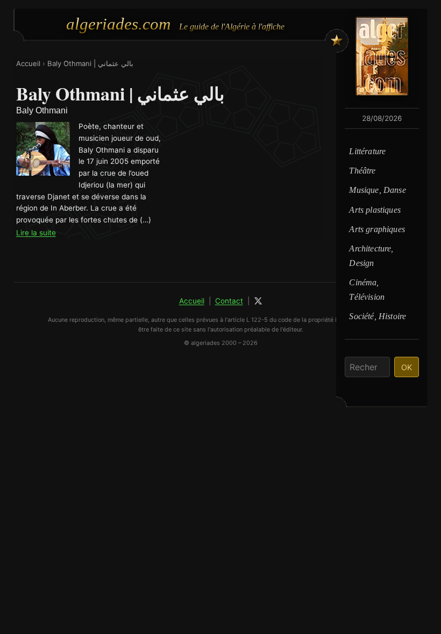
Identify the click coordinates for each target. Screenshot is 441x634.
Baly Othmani (42, 110)
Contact (229, 301)
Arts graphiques (376, 229)
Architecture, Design (371, 255)
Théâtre (362, 170)
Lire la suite (36, 232)
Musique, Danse (377, 190)
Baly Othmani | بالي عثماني (90, 63)
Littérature (367, 151)
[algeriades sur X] (258, 301)
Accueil (28, 63)
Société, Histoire (377, 316)
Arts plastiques (374, 210)
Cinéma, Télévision (367, 289)
